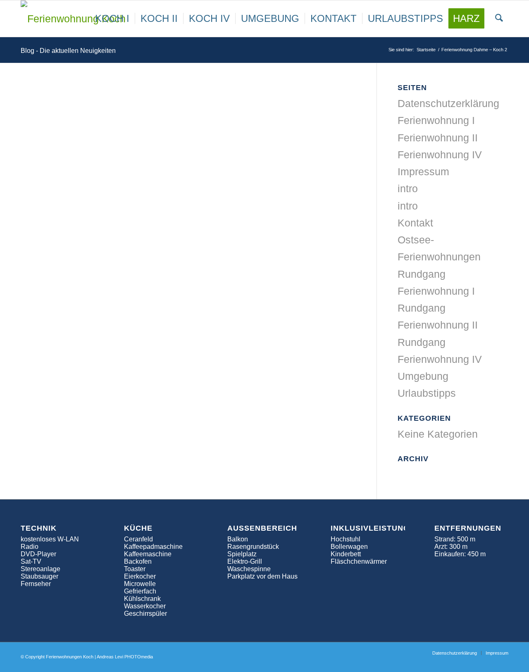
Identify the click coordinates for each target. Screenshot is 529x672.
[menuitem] (112, 18)
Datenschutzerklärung (448, 103)
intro (408, 188)
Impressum (423, 171)
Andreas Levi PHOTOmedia (125, 656)
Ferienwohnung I (436, 120)
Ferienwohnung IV (440, 154)
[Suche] (499, 18)
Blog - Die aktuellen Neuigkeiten (68, 50)
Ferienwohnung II (438, 137)
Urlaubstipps (427, 393)
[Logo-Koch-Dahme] (75, 18)
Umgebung (423, 376)
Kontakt (415, 223)
